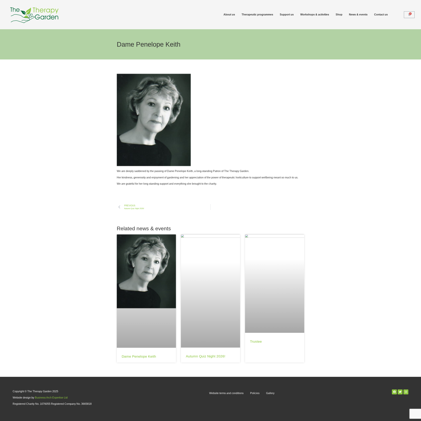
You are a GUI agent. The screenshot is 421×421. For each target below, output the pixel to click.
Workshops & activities (314, 14)
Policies (255, 393)
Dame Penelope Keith (139, 356)
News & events (358, 14)
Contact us (381, 14)
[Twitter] (400, 391)
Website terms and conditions (226, 393)
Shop (339, 14)
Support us (287, 14)
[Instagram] (405, 391)
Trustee (256, 341)
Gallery (270, 393)
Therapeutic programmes (257, 14)
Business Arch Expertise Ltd (51, 397)
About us (229, 14)
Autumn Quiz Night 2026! (205, 356)
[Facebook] (394, 391)
